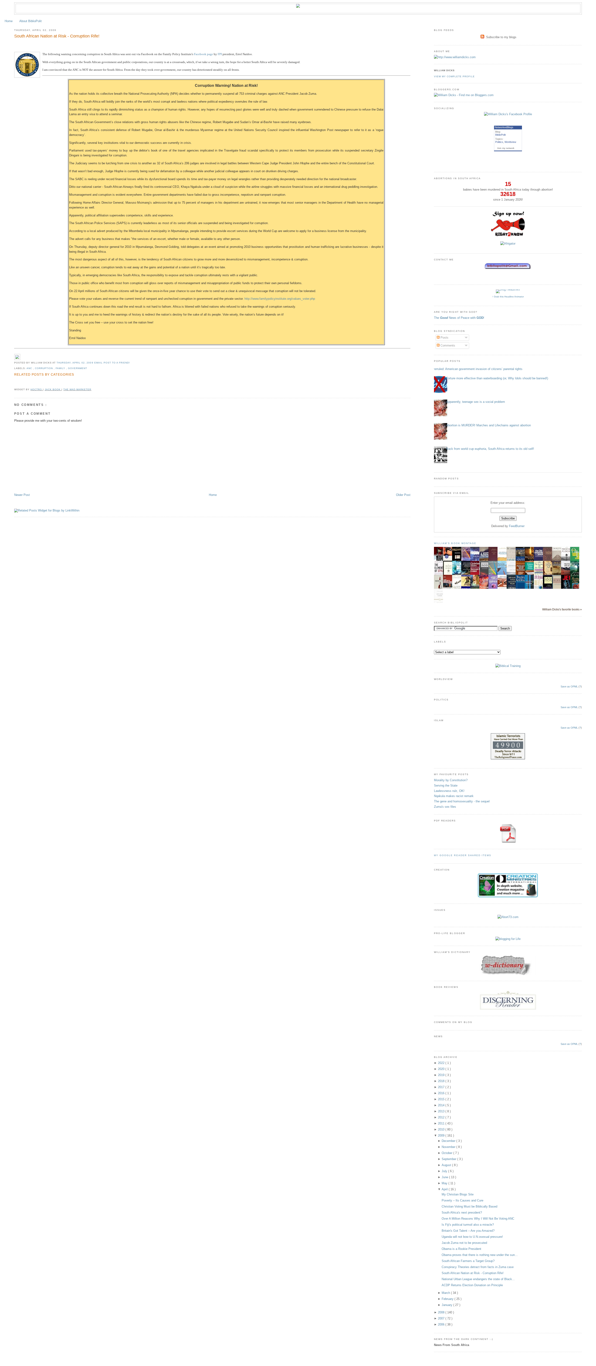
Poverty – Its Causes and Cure (462, 1200)
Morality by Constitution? (450, 780)
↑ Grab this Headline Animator (508, 296)
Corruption (44, 368)
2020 (441, 1069)
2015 (441, 1099)
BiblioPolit (500, 134)
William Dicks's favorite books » (562, 609)
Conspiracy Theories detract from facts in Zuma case (478, 1267)
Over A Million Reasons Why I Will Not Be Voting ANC (478, 1218)
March (446, 1293)
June (445, 1177)
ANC (30, 368)
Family (61, 368)
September (449, 1159)
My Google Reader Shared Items (462, 855)
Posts (444, 337)
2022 (441, 1063)
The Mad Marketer (77, 389)
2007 (441, 1318)
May (445, 1183)
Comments (447, 345)
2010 (441, 1129)
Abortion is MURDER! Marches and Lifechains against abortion (488, 425)
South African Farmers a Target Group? (468, 1261)
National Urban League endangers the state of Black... (478, 1279)
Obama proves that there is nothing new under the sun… (480, 1255)
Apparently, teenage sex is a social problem (475, 402)
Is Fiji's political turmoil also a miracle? (468, 1224)
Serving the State (445, 785)
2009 (441, 1135)
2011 (441, 1123)
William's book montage (455, 543)
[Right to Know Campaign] (508, 236)
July (445, 1171)
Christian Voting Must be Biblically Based (469, 1206)
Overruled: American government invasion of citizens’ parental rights (476, 369)
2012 (441, 1117)
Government (77, 368)
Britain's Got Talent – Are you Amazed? (468, 1230)
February (448, 1299)
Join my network (505, 148)
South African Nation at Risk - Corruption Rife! (56, 36)
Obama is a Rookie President (461, 1249)
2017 (441, 1087)
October (447, 1153)
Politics (499, 142)
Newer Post (22, 495)
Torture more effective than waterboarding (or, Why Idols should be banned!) (497, 378)
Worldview (510, 142)
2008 (441, 1312)
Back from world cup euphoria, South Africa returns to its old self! (490, 449)
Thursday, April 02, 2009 (75, 362)
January (447, 1305)
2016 (441, 1093)
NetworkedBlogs (504, 127)
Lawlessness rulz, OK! (449, 791)
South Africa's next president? (462, 1212)
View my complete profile (454, 76)
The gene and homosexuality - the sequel (462, 801)
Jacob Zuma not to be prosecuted (464, 1243)
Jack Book (53, 389)
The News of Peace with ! (459, 318)
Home (9, 21)
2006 (441, 1324)
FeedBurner (517, 526)
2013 (441, 1111)
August (447, 1165)
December (449, 1141)
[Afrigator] (507, 243)
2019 (441, 1075)
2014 (441, 1105)
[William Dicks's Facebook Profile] (508, 114)
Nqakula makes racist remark (454, 796)
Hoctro (36, 389)
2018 (441, 1081)
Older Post (403, 495)
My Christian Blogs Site (458, 1194)
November (449, 1147)
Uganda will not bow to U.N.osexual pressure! (472, 1236)
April (445, 1189)
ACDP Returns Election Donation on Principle (472, 1285)
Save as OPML (569, 686)
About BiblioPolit (30, 21)
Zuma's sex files (445, 806)
